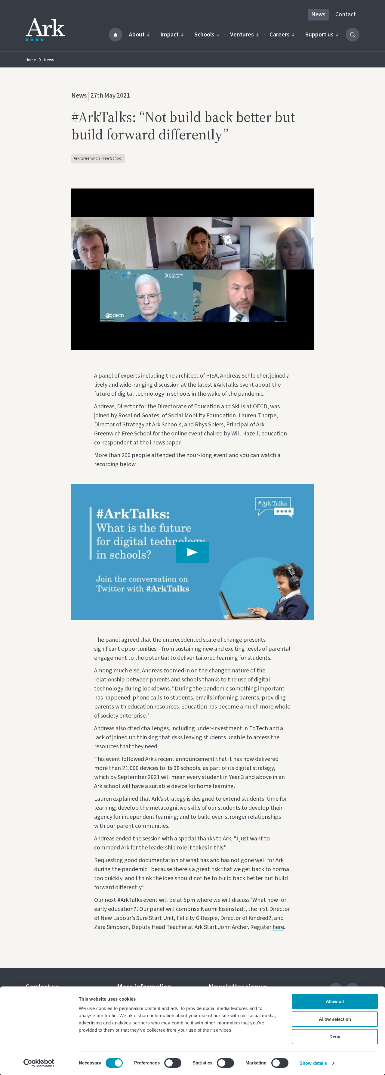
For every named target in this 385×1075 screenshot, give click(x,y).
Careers (280, 34)
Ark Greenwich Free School (98, 158)
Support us (319, 34)
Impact (169, 34)
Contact (345, 14)
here (278, 927)
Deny (334, 1036)
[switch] (172, 1063)
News (318, 14)
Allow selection (335, 1019)
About (137, 34)
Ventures (242, 34)
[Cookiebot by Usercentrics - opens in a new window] (39, 1063)
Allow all (335, 1001)
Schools (204, 34)
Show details (313, 1063)
